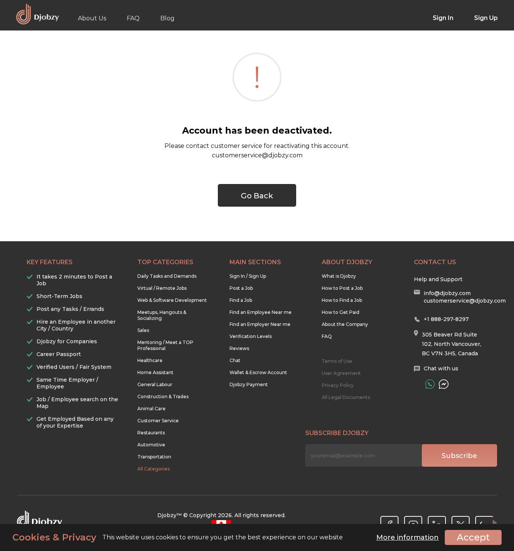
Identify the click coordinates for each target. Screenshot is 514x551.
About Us (92, 18)
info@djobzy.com (447, 293)
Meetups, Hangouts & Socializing (161, 315)
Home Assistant (155, 372)
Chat (235, 360)
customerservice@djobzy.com (465, 300)
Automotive (151, 444)
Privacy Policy (338, 385)
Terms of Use (337, 361)
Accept (473, 537)
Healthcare (150, 360)
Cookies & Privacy (54, 537)
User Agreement (341, 373)
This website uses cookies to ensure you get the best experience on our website (177, 537)
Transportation (154, 457)
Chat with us (441, 368)
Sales (143, 330)
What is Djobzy (339, 276)
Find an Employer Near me (260, 324)
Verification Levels (251, 336)
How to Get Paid (340, 312)
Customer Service (158, 420)
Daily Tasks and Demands (166, 276)
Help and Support (438, 279)
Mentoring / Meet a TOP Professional (165, 345)
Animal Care (151, 408)
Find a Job (241, 300)
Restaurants (151, 432)
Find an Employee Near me (261, 312)
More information (407, 537)
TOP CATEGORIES (165, 262)
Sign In (443, 17)
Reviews (239, 348)
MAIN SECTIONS (255, 262)
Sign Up (486, 17)
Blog (167, 18)
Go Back (257, 195)
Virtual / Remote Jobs (162, 288)
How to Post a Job (342, 288)
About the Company (345, 324)
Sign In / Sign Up (248, 276)
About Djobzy (347, 262)
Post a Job (241, 288)
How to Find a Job (342, 300)
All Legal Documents (346, 397)
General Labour (154, 384)
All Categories (153, 469)
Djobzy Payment (249, 384)
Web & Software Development (172, 300)
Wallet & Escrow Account (258, 372)
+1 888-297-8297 (446, 319)
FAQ (133, 18)
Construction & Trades (163, 396)
